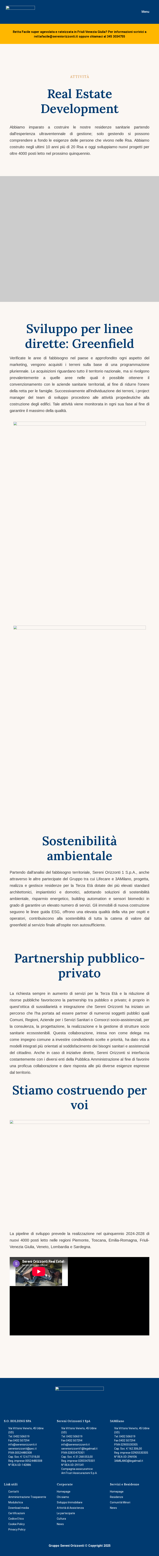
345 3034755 (116, 36)
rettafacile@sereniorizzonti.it (56, 36)
